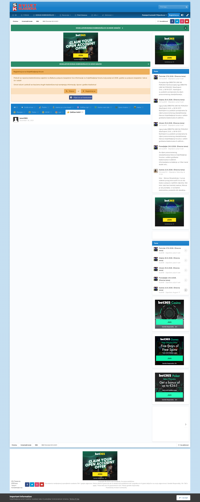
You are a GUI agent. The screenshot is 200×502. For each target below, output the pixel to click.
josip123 (164, 172)
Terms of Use (74, 499)
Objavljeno (176, 79)
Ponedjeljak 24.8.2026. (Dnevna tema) (173, 146)
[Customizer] (182, 15)
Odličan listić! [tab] (76, 112)
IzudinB (164, 79)
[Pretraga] (187, 7)
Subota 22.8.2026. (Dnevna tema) (172, 170)
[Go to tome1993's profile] (15, 119)
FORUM (26, 15)
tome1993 (24, 118)
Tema (13, 485)
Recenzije (66, 15)
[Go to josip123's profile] (156, 171)
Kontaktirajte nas (16, 487)
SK (15, 15)
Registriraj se (174, 15)
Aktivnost (108, 15)
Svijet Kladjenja (115, 481)
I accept (184, 498)
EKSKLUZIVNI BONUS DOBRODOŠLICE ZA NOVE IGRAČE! (98, 28)
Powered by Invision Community (116, 487)
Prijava (71, 91)
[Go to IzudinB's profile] (156, 77)
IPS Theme (15, 481)
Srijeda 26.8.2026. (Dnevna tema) (172, 100)
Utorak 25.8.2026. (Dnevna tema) (171, 123)
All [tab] (16, 107)
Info (95, 15)
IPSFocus (14, 483)
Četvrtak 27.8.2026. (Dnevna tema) (172, 76)
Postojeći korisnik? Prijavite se (154, 15)
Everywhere (177, 7)
